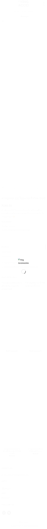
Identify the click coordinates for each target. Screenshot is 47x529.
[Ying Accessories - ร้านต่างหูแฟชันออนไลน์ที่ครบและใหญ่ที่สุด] (23, 262)
